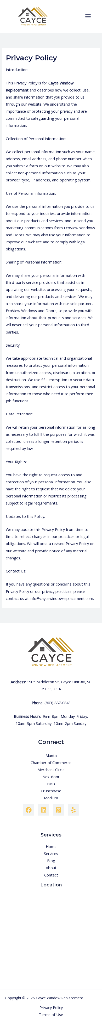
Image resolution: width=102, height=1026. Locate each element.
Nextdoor (51, 776)
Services (51, 853)
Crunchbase (51, 790)
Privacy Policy (51, 1007)
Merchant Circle (51, 769)
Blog (51, 860)
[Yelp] (73, 810)
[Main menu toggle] (88, 16)
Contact (51, 875)
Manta (51, 755)
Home (51, 846)
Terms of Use (51, 1014)
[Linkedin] (43, 810)
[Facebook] (28, 810)
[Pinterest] (58, 810)
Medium (51, 797)
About (51, 867)
